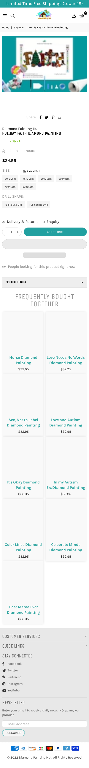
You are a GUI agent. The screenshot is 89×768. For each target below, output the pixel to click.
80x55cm (27, 186)
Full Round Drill (13, 204)
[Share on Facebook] (41, 117)
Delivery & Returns (22, 221)
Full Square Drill (38, 204)
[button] (44, 244)
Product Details (16, 282)
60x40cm (64, 178)
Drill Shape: (13, 196)
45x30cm (28, 178)
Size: (21, 170)
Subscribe (13, 733)
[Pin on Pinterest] (53, 117)
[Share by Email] (60, 117)
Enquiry (52, 221)
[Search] (12, 15)
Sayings (19, 27)
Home (5, 27)
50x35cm (46, 178)
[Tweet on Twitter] (47, 117)
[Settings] (74, 15)
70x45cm (10, 186)
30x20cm (10, 178)
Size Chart (33, 170)
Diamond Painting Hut (20, 128)
